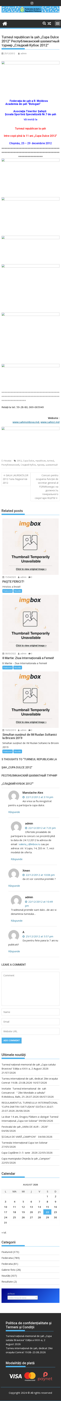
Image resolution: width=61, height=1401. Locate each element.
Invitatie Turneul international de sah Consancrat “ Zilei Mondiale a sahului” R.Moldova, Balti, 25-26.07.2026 (25, 1092)
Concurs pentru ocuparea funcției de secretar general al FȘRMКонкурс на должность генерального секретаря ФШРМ (46, 487)
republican (40, 460)
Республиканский (10, 464)
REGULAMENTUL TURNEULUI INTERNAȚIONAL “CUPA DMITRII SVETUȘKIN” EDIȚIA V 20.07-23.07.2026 (30, 1106)
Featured (7, 591)
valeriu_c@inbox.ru (29, 844)
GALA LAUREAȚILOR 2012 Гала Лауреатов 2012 (15, 479)
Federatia (7, 1257)
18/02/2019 (10, 730)
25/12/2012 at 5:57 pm (39, 936)
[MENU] (57, 23)
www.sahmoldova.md (26, 422)
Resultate (7, 1281)
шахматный (52, 464)
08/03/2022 (10, 653)
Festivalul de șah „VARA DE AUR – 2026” (25, 1126)
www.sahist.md (49, 422)
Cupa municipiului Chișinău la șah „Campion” (26, 1158)
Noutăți (7, 460)
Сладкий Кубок (28, 464)
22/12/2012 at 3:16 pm (39, 797)
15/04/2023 (10, 577)
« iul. (4, 1232)
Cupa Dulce (28, 460)
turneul (50, 460)
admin (24, 53)
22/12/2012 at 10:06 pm (40, 874)
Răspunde (14, 812)
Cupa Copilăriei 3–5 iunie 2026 (20, 1152)
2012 (19, 460)
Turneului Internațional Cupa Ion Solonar (25, 1142)
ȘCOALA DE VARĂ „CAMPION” (19, 1136)
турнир (40, 464)
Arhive (11, 1293)
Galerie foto (8, 1269)
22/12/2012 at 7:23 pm (42, 828)
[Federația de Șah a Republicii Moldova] (31, 11)
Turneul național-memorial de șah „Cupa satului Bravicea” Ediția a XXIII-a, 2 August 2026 (29, 1340)
